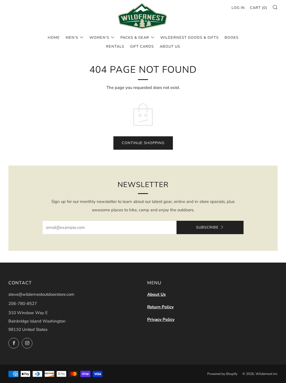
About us (170, 46)
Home (54, 37)
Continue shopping (143, 143)
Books (232, 37)
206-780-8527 (22, 303)
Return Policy (160, 307)
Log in (238, 7)
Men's (72, 37)
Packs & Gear (134, 37)
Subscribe (207, 227)
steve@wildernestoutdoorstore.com (41, 294)
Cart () (258, 7)
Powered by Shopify (222, 374)
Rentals (115, 46)
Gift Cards (142, 46)
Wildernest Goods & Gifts (189, 37)
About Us (156, 294)
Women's (99, 37)
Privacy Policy (161, 319)
